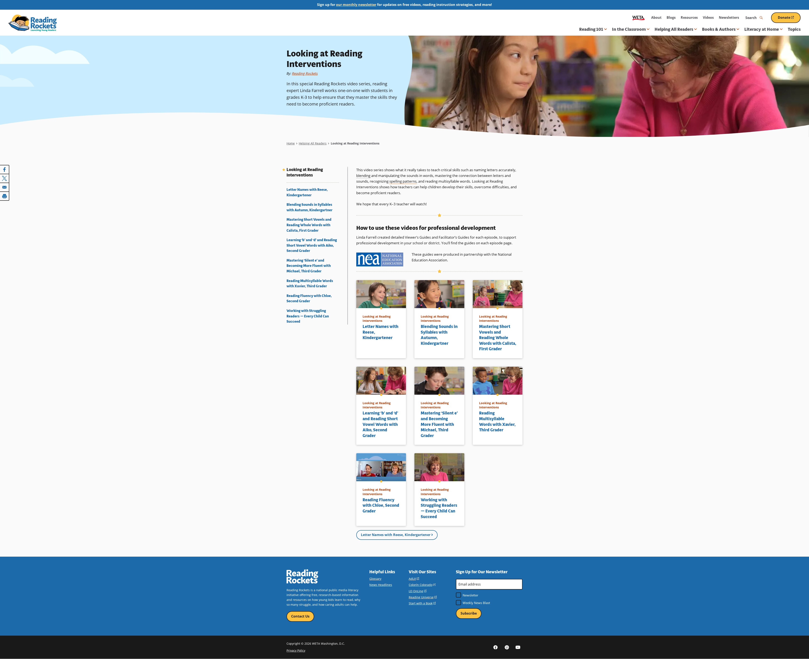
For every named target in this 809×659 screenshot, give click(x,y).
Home (291, 143)
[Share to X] (4, 178)
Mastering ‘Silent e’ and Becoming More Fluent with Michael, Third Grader (309, 266)
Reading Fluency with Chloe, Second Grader (309, 298)
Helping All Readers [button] (674, 29)
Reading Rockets (305, 73)
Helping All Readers (313, 143)
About (656, 17)
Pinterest (506, 647)
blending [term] (363, 175)
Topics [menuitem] (794, 29)
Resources (689, 17)
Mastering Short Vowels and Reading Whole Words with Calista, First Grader (309, 225)
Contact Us (300, 616)
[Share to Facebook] (4, 169)
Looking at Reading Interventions (305, 172)
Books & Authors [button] (718, 29)
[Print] (4, 196)
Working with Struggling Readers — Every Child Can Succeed (308, 316)
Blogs (671, 17)
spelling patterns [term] (403, 181)
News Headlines (380, 585)
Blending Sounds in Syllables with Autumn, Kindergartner (309, 207)
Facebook (495, 647)
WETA (638, 17)
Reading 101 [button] (591, 29)
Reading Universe (423, 597)
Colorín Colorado (422, 585)
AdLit (414, 579)
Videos (708, 17)
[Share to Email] (4, 187)
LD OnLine (417, 591)
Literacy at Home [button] (761, 29)
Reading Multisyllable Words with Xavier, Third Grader (310, 283)
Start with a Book (422, 603)
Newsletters (729, 17)
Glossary (375, 579)
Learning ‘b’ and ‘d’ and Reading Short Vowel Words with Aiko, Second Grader (312, 245)
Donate (789, 19)
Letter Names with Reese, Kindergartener (307, 192)
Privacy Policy (296, 650)
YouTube (517, 647)
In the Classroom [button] (629, 29)
